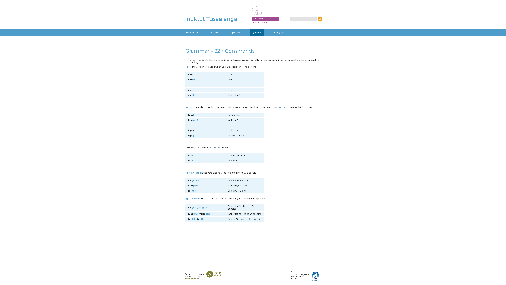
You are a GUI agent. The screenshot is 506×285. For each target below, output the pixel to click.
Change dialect (259, 22)
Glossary (236, 32)
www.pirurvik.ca (193, 278)
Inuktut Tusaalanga (211, 19)
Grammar (257, 32)
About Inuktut (191, 32)
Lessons (215, 32)
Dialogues (279, 32)
